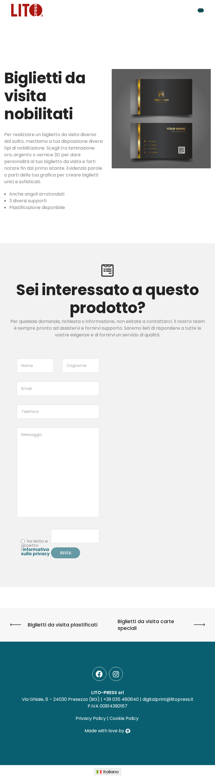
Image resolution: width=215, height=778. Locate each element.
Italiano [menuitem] (111, 772)
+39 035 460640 (121, 699)
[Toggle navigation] (201, 10)
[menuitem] (107, 771)
